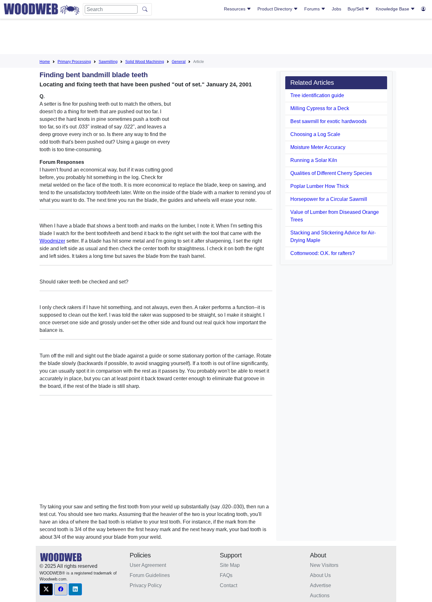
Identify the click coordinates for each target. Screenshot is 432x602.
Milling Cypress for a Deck (319, 108)
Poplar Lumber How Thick (319, 186)
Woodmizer (52, 241)
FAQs (226, 575)
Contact (228, 585)
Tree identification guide (317, 95)
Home (45, 61)
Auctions (320, 595)
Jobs (336, 8)
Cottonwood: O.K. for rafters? (322, 253)
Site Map (230, 565)
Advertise (320, 585)
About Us (320, 575)
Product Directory (275, 8)
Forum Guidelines (150, 575)
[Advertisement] (216, 37)
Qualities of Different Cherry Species (331, 173)
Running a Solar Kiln (313, 160)
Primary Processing (74, 61)
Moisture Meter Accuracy (317, 147)
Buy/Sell (356, 8)
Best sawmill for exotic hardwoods (328, 121)
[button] (46, 589)
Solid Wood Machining (144, 61)
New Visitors (324, 565)
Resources (235, 8)
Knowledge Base (393, 8)
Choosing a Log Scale (315, 134)
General (179, 61)
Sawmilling (108, 61)
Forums (312, 8)
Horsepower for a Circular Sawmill (328, 199)
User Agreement (148, 565)
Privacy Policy (146, 585)
